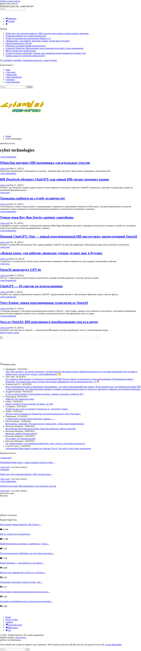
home (8, 70)
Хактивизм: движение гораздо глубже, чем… (21, 582)
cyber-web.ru (20, 637)
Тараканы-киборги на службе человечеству (26, 36)
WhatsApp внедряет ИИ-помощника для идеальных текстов (45, 162)
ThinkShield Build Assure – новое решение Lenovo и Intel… (27, 462)
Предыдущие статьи (9, 332)
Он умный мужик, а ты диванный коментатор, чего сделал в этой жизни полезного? (45, 443)
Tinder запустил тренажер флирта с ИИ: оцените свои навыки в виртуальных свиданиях (47, 33)
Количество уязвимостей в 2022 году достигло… (23, 572)
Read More (117, 644)
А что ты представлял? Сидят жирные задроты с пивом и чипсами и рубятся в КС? (45, 394)
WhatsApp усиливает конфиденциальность (26, 46)
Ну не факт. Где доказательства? (21, 438)
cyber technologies (14, 77)
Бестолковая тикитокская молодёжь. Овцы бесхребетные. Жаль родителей (40, 429)
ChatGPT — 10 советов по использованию (31, 286)
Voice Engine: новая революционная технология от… (25, 592)
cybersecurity (11, 74)
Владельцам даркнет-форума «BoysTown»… (21, 524)
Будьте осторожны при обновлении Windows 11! (28, 38)
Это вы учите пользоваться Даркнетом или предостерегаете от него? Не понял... (43, 414)
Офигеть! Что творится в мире (20, 399)
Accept (108, 644)
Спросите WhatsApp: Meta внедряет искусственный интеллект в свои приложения (44, 48)
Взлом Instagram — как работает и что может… (22, 563)
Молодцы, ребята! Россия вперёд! (21, 433)
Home (8, 617)
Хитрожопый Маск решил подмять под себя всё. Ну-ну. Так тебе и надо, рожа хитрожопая (48, 448)
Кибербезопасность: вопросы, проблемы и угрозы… (24, 544)
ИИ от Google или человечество (21, 51)
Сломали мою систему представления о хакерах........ (30, 419)
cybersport (10, 79)
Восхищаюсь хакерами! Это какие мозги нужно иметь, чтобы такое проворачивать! (45, 424)
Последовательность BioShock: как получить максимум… (27, 553)
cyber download (13, 82)
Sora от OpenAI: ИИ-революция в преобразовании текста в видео (49, 322)
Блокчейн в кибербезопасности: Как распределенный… (26, 601)
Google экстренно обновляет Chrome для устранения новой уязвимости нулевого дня (46, 53)
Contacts (9, 622)
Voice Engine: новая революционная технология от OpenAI (44, 302)
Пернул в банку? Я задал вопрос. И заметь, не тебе (29, 404)
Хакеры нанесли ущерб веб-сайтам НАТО (25, 56)
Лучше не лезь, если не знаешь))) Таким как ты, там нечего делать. (37, 409)
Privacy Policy (12, 619)
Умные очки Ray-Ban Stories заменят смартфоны (37, 217)
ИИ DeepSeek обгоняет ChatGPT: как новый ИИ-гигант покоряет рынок (54, 179)
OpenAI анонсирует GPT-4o (19, 43)
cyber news (10, 72)
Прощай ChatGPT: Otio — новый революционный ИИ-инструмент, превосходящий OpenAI (68, 236)
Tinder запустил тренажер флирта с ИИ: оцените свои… (26, 474)
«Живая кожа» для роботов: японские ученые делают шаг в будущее (38, 41)
